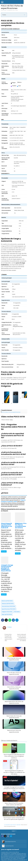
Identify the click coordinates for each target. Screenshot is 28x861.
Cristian (9, 627)
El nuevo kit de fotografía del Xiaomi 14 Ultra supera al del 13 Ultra (8, 637)
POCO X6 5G (17, 611)
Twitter (15, 501)
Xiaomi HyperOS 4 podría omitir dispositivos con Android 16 (6, 526)
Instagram (4, 501)
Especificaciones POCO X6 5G (9, 609)
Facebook (9, 501)
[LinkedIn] (13, 620)
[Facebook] (2, 620)
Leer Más (4, 551)
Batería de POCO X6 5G (7, 600)
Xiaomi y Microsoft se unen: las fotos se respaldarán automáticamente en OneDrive (21, 637)
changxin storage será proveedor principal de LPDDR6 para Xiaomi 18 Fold (7, 568)
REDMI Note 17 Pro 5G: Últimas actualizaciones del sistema (20, 526)
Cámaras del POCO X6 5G (8, 603)
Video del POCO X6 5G (7, 614)
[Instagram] (8, 836)
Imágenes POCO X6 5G (7, 611)
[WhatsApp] (9, 620)
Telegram (22, 500)
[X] (6, 620)
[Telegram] (16, 620)
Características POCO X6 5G (8, 606)
